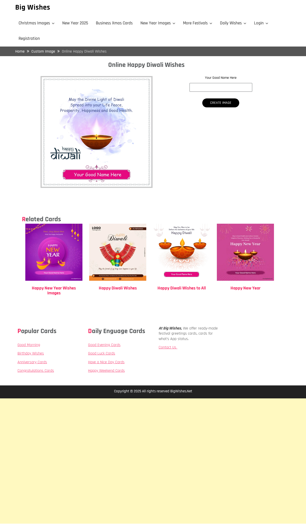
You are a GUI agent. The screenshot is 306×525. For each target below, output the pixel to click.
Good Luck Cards (101, 353)
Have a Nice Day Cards (106, 362)
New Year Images (155, 23)
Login (259, 23)
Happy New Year (246, 288)
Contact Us (168, 347)
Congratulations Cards (35, 370)
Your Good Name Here (221, 78)
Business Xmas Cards (114, 23)
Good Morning (28, 344)
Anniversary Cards (32, 362)
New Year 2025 (75, 23)
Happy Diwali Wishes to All (181, 288)
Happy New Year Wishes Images (54, 290)
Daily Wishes (231, 23)
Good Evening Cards (104, 344)
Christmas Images (34, 23)
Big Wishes (32, 7)
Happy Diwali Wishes (118, 288)
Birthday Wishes (30, 353)
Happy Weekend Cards (106, 370)
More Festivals (195, 23)
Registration (29, 38)
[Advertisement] (153, 429)
